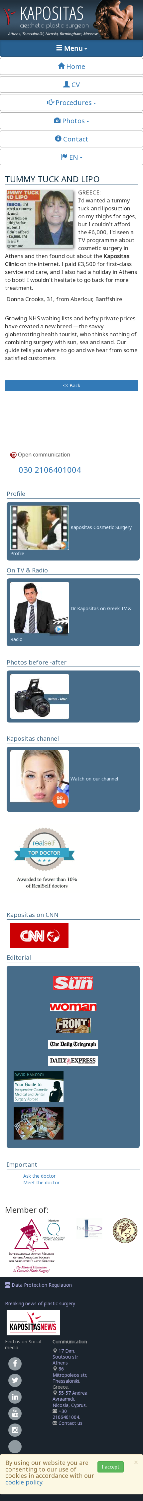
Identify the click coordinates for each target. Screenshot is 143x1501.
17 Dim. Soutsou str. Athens (65, 1357)
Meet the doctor (41, 1182)
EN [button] (74, 157)
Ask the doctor (39, 1176)
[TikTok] (15, 1450)
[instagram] (15, 1429)
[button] (71, 48)
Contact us (70, 1423)
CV (75, 84)
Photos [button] (73, 120)
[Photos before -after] (39, 696)
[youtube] (15, 1413)
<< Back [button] (71, 385)
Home (75, 66)
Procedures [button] (73, 102)
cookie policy (23, 1482)
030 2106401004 (50, 469)
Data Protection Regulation (41, 1285)
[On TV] (39, 608)
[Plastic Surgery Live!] (39, 779)
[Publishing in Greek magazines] (39, 1122)
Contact (75, 138)
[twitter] (15, 1380)
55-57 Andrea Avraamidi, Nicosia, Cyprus (70, 1399)
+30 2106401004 (66, 1414)
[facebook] (15, 1363)
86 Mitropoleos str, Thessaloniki (70, 1375)
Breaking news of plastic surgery (40, 1303)
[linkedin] (15, 1396)
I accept (110, 1467)
